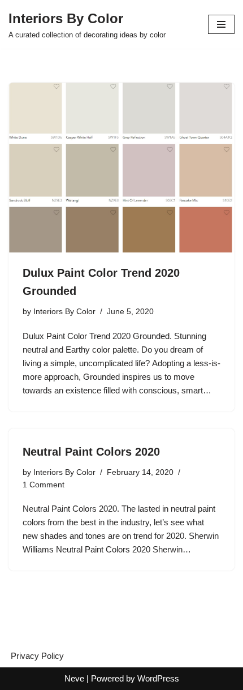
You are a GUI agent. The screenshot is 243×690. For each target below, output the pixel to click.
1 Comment (43, 485)
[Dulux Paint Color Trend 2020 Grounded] (121, 167)
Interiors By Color (64, 311)
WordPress (158, 678)
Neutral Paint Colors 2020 (91, 451)
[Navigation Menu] (221, 24)
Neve (74, 678)
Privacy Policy (37, 656)
